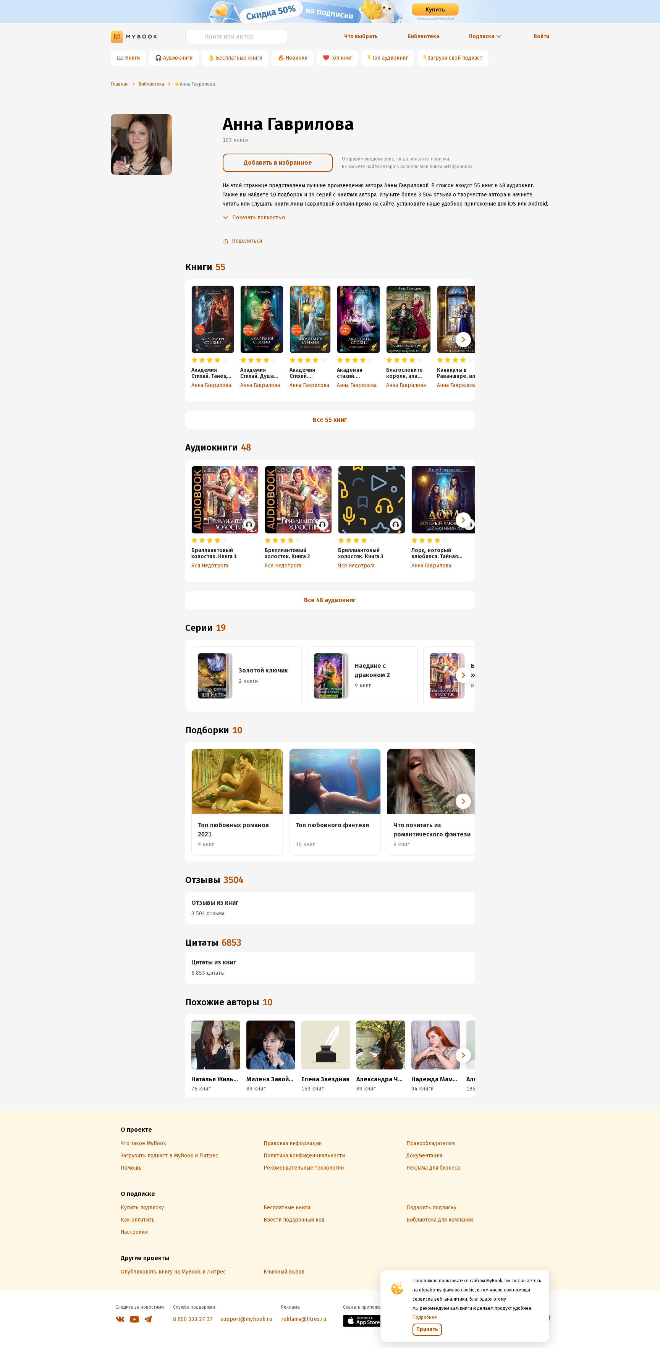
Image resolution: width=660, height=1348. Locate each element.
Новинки (296, 58)
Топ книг (341, 58)
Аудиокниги (177, 58)
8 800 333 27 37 (193, 1319)
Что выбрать (361, 36)
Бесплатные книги (239, 58)
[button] (463, 339)
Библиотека (423, 36)
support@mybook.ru (246, 1319)
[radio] (194, 360)
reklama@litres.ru (303, 1319)
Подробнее (424, 1317)
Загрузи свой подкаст (455, 58)
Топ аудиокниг (390, 58)
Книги (132, 58)
